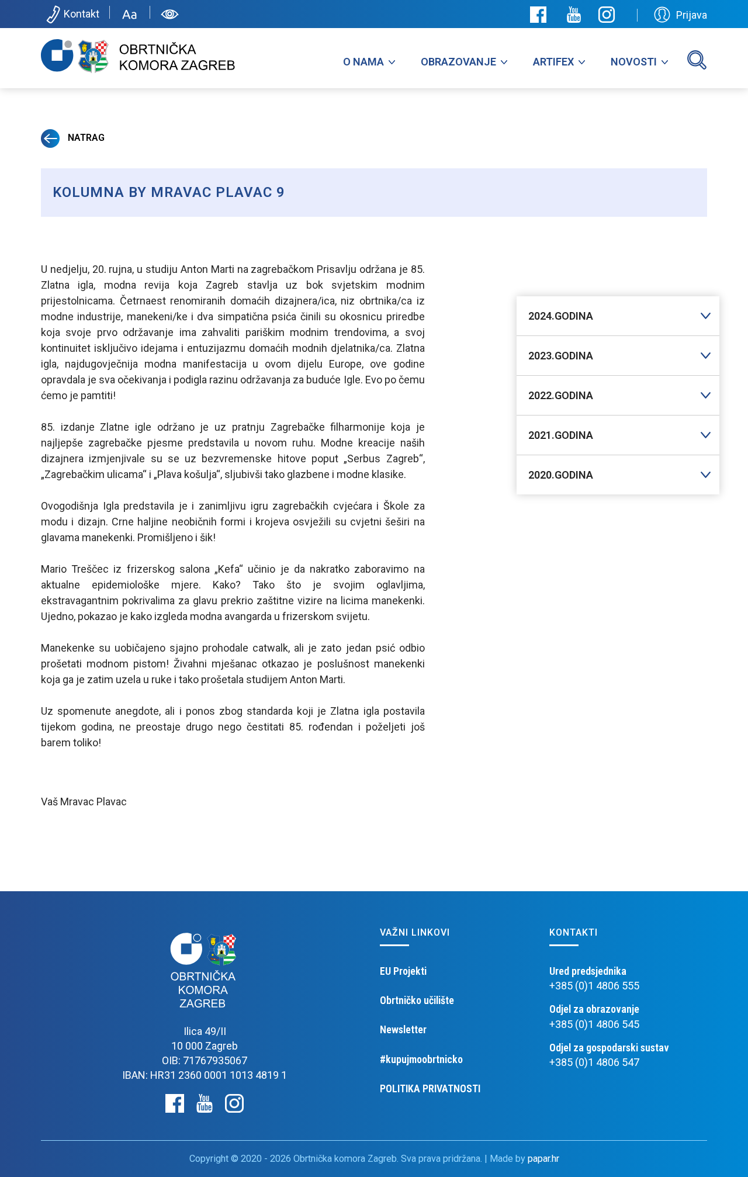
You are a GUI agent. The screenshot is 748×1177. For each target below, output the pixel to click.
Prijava (691, 15)
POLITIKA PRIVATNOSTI (430, 1088)
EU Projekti (403, 971)
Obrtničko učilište (417, 1000)
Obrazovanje (458, 62)
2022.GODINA (560, 395)
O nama (363, 62)
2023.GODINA (560, 355)
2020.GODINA (560, 475)
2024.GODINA (560, 316)
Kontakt (81, 14)
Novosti (634, 62)
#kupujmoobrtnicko (421, 1059)
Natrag (85, 137)
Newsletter (403, 1029)
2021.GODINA (560, 435)
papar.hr (543, 1158)
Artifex (553, 62)
